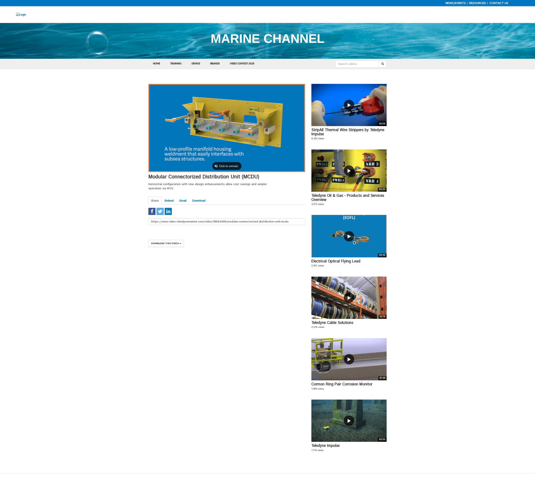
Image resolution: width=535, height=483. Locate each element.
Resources (477, 3)
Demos (196, 63)
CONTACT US (498, 3)
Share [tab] (155, 201)
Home (156, 63)
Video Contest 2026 (242, 63)
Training (175, 63)
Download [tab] (198, 201)
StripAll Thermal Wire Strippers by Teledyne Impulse (347, 132)
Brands (215, 63)
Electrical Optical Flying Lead (335, 261)
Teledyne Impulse (325, 445)
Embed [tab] (169, 201)
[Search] (383, 64)
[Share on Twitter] (160, 211)
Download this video (165, 243)
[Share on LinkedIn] (168, 211)
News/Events (456, 3)
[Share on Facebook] (151, 211)
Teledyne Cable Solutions (332, 323)
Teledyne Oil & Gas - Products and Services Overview (347, 198)
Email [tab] (183, 201)
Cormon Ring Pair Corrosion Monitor (341, 384)
